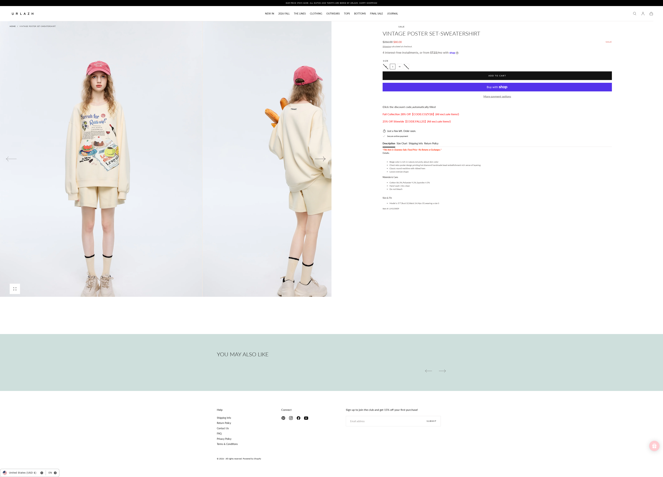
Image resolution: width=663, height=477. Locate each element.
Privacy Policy (224, 438)
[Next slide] (320, 159)
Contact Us (223, 428)
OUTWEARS (333, 13)
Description (389, 143)
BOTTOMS (360, 13)
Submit (431, 421)
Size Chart (402, 143)
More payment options (497, 96)
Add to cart (497, 75)
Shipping (387, 46)
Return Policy (431, 143)
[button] (635, 14)
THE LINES (300, 13)
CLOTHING (316, 13)
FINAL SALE (376, 13)
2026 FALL (284, 13)
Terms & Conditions (227, 444)
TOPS (347, 13)
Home (13, 26)
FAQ (219, 433)
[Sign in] (643, 14)
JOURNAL (392, 13)
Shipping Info (416, 143)
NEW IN (269, 13)
